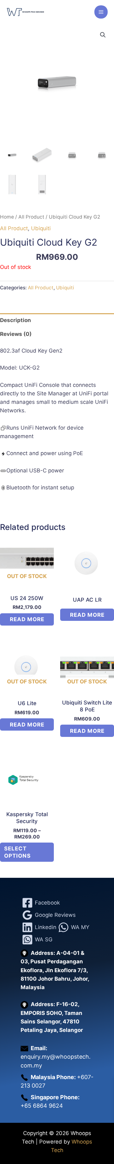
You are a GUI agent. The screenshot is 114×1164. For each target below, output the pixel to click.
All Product (31, 217)
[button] (103, 35)
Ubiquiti (41, 228)
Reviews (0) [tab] (16, 334)
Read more (27, 619)
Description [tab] (15, 320)
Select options (17, 852)
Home (7, 217)
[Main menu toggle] (101, 12)
